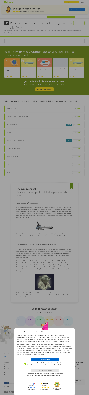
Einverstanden (45, 359)
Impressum (49, 379)
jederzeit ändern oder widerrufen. (29, 352)
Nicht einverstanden (45, 370)
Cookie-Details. (66, 341)
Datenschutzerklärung (51, 341)
